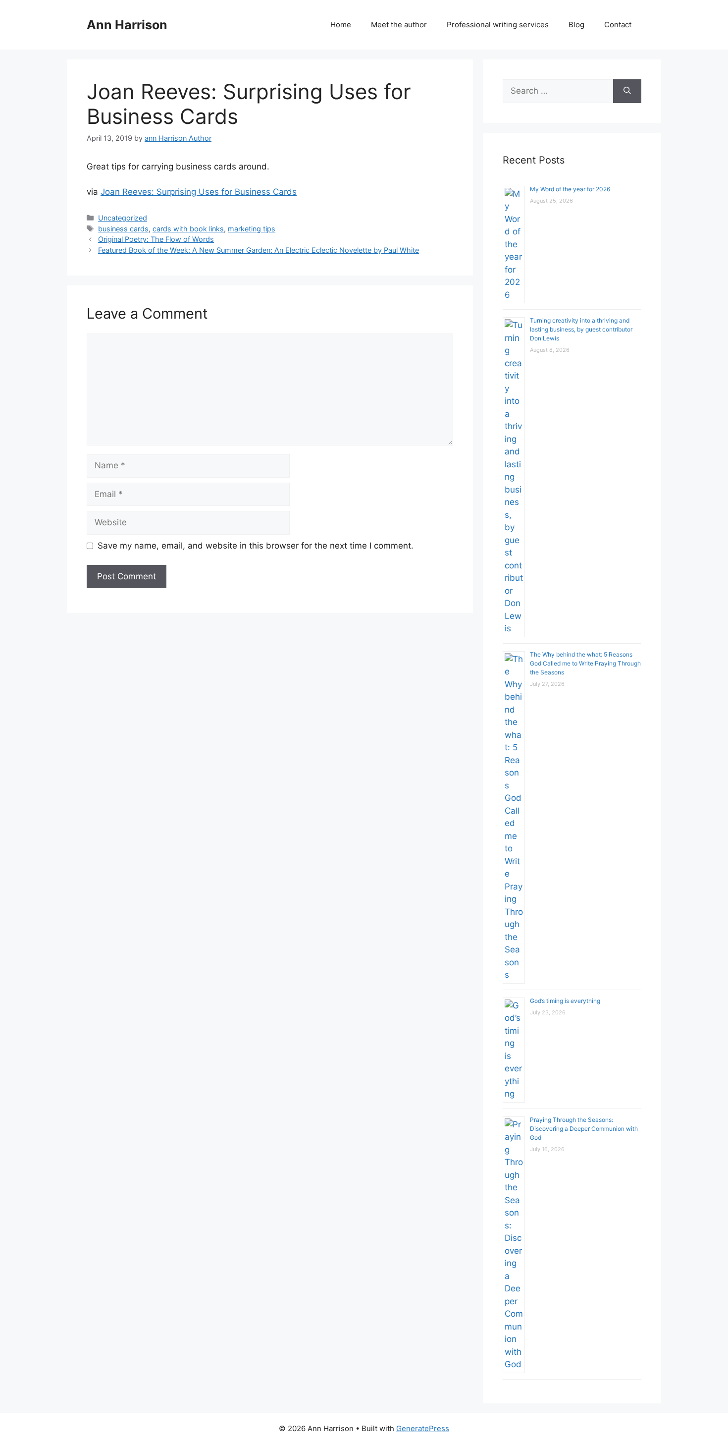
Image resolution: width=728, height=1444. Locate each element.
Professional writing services (498, 24)
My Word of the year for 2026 (570, 189)
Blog (576, 24)
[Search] (627, 91)
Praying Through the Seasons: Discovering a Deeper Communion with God (584, 1128)
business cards (123, 228)
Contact (617, 24)
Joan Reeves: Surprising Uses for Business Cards (199, 192)
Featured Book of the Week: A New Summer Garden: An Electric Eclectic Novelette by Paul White (258, 250)
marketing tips (251, 228)
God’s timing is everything (565, 1000)
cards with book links (188, 228)
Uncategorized (122, 218)
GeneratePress (422, 1428)
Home (340, 24)
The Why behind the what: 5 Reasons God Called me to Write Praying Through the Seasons (585, 663)
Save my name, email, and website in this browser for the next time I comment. (256, 546)
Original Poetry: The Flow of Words (156, 239)
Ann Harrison (127, 24)
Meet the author (399, 24)
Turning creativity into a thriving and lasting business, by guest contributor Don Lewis (581, 329)
